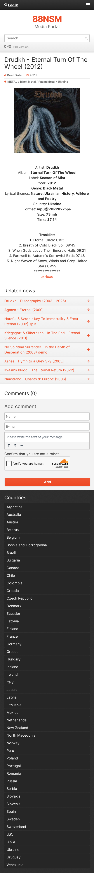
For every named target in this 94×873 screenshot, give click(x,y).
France (12, 636)
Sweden (13, 819)
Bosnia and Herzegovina (27, 545)
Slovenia (14, 804)
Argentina (15, 507)
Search (86, 38)
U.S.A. (11, 842)
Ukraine (63, 81)
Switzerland (16, 826)
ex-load (47, 276)
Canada (13, 568)
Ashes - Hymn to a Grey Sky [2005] (34, 361)
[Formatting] (8, 445)
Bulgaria (13, 560)
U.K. (10, 834)
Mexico (13, 712)
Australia (14, 514)
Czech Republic (19, 598)
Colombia (15, 583)
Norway (13, 743)
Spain (11, 811)
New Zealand (17, 728)
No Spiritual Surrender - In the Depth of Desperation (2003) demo (37, 349)
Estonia (13, 621)
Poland (12, 758)
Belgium (13, 537)
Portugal (14, 766)
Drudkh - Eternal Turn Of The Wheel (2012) (45, 63)
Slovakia (14, 796)
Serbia (12, 788)
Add (47, 482)
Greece (12, 651)
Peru (10, 750)
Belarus (13, 530)
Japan (12, 689)
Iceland (12, 667)
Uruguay (14, 857)
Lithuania (14, 705)
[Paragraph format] (15, 445)
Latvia (12, 697)
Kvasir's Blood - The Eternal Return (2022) (39, 370)
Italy (10, 682)
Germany (14, 644)
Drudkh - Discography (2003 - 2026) (35, 301)
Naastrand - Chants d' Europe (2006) (35, 379)
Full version (20, 47)
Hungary (14, 659)
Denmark (14, 606)
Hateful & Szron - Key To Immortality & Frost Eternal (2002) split (41, 321)
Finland (12, 629)
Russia (12, 781)
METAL (12, 81)
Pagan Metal (46, 81)
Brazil (11, 552)
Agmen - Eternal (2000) (24, 310)
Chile (11, 575)
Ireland (12, 674)
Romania (14, 773)
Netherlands (16, 720)
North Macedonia (21, 735)
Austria (12, 522)
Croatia (13, 590)
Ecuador (13, 613)
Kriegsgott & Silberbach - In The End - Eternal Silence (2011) (42, 335)
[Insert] (22, 445)
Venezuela (15, 865)
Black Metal (28, 81)
